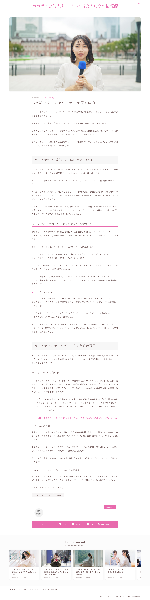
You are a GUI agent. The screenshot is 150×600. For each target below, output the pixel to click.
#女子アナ (59, 495)
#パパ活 (49, 495)
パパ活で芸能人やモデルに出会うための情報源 (75, 6)
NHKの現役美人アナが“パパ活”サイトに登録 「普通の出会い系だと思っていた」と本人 (77, 417)
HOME (12, 590)
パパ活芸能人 (51, 98)
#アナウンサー (38, 495)
